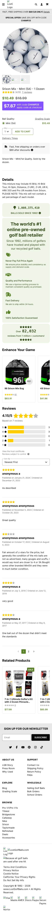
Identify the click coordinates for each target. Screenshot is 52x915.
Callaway (7, 817)
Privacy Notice (11, 870)
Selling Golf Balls (36, 788)
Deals (5, 834)
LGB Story (7, 765)
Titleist (5, 811)
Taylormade (8, 827)
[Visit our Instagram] (35, 747)
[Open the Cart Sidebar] (47, 4)
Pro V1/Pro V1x (10, 807)
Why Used (7, 771)
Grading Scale (42, 118)
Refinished (7, 831)
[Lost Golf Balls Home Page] (10, 7)
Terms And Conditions (15, 867)
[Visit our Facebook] (16, 747)
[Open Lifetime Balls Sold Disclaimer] (39, 213)
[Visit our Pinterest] (29, 747)
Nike (4, 821)
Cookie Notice (10, 873)
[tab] (6, 79)
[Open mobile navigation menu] (3, 4)
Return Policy (34, 771)
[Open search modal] (36, 4)
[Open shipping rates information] (32, 150)
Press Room (8, 768)
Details (47, 12)
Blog (4, 788)
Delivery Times (10, 138)
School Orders (34, 794)
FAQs (29, 775)
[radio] (26, 123)
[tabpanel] (26, 50)
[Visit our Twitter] (10, 747)
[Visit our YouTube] (23, 747)
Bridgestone (8, 814)
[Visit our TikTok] (41, 747)
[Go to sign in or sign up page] (41, 4)
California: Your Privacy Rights (19, 877)
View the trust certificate (13, 451)
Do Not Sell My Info (13, 880)
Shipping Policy (35, 768)
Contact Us (33, 765)
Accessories (8, 837)
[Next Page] (33, 651)
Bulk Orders (33, 791)
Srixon (5, 824)
